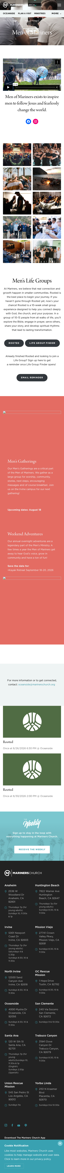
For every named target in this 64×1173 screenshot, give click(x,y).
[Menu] (59, 5)
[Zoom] (17, 154)
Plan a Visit (24, 14)
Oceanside (9, 14)
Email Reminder (32, 378)
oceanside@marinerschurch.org (36, 684)
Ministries (39, 14)
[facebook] (12, 1126)
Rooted (14, 343)
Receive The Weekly (32, 850)
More (55, 14)
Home (5, 21)
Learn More (14, 1166)
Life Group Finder (42, 343)
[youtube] (18, 1125)
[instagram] (5, 1126)
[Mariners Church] (19, 5)
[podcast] (26, 1126)
